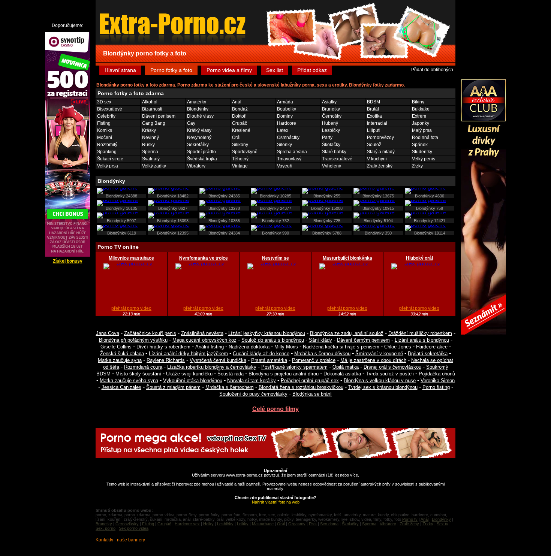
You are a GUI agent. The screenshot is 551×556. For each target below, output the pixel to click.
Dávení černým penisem (363, 340)
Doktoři (239, 116)
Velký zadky (154, 166)
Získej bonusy (67, 261)
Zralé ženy (409, 524)
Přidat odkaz (312, 70)
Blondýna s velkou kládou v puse (380, 380)
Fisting (104, 123)
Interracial (377, 123)
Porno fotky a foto (171, 70)
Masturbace (263, 524)
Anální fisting (209, 347)
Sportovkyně (245, 151)
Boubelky (286, 109)
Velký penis (423, 158)
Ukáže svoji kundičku (189, 374)
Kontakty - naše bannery (120, 540)
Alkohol (149, 102)
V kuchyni (377, 158)
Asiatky (329, 102)
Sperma (150, 151)
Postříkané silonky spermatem (294, 367)
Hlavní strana (120, 70)
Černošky (331, 116)
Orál (236, 137)
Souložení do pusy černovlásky (253, 394)
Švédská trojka (202, 158)
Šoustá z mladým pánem (173, 387)
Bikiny (418, 102)
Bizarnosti (152, 109)
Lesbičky (331, 130)
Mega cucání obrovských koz (204, 340)
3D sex (104, 102)
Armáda (285, 102)
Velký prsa (107, 166)
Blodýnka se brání (312, 394)
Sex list (274, 70)
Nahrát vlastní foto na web (275, 502)
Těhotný (240, 158)
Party (327, 137)
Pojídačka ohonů (437, 374)
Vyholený (331, 166)
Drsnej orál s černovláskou (392, 367)
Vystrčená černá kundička (218, 360)
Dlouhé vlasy (200, 116)
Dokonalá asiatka (342, 374)
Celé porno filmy (275, 409)
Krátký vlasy (199, 130)
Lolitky (243, 524)
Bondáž (240, 109)
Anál (236, 102)
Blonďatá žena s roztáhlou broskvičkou (301, 387)
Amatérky (196, 102)
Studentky (422, 151)
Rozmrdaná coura (143, 367)
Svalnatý (151, 158)
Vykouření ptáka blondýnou (192, 380)
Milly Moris (286, 347)
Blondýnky (197, 109)
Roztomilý (107, 144)
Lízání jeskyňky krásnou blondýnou (266, 333)
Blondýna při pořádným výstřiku (133, 340)
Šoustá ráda (230, 374)
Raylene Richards (166, 360)
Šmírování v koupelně (379, 353)
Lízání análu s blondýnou (422, 340)
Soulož (374, 144)
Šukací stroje (110, 158)
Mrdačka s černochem (229, 387)
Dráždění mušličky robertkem (420, 333)
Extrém (419, 116)
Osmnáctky (288, 137)
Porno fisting (436, 387)
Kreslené (241, 130)
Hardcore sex (187, 524)
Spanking (107, 151)
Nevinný (150, 137)
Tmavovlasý (289, 158)
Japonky (420, 123)
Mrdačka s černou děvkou (322, 353)
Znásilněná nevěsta (202, 333)
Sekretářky (198, 144)
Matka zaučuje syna (120, 360)
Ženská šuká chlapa (122, 353)
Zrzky (417, 166)
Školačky (331, 144)
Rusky (148, 144)
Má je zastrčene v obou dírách (373, 360)
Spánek (420, 144)
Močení (104, 137)
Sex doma (329, 524)
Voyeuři (284, 166)
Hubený (330, 123)
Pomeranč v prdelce (313, 360)
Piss (313, 524)
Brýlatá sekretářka (428, 353)
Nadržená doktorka (249, 347)
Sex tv (442, 524)
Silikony (240, 144)
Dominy (285, 116)
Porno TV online (118, 247)
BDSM (373, 102)
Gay (191, 123)
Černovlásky (127, 524)
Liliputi (373, 130)
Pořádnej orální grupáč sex (310, 380)
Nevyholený (199, 137)
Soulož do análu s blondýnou (272, 340)
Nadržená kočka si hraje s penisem (341, 347)
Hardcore (286, 123)
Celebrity (106, 116)
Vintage (240, 166)
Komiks (104, 130)
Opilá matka (345, 367)
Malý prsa (422, 130)
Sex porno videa (133, 528)
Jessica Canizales (121, 387)
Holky (208, 524)
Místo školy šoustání (138, 374)
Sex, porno (105, 528)
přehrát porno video (131, 308)
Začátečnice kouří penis (150, 333)
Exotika (374, 116)
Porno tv (410, 519)
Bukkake (421, 109)
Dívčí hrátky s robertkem (163, 347)
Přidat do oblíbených (432, 69)
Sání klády (320, 340)
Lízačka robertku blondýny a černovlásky (211, 367)
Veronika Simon (438, 380)
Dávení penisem (158, 116)
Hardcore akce (432, 347)
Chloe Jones (397, 347)
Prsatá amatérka (269, 360)
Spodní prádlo (201, 151)
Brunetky (331, 109)
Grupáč (239, 123)
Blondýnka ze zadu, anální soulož (346, 333)
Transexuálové (337, 158)
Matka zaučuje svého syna (129, 380)
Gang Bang (153, 123)
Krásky (149, 130)
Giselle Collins (116, 347)
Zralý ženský (379, 166)
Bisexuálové (109, 109)
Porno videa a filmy (229, 70)
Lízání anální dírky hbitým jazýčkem (188, 353)
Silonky (284, 144)
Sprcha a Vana (292, 151)
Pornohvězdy (380, 137)
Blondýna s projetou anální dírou (284, 374)
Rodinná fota (425, 137)
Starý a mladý (381, 151)
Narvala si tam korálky (251, 380)
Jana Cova (107, 333)
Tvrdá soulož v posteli (390, 374)
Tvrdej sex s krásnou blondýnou (383, 387)
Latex (282, 130)
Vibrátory (196, 166)
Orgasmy (296, 524)
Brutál (373, 109)
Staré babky (334, 151)
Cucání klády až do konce (261, 353)
